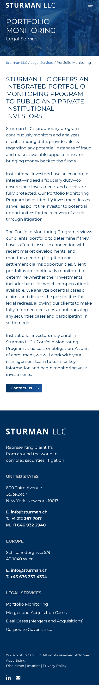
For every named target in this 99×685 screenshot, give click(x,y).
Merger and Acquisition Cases (36, 612)
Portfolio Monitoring (27, 604)
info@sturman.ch (29, 512)
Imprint (33, 666)
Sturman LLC (16, 62)
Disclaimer (15, 666)
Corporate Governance (29, 629)
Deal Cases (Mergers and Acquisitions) (45, 621)
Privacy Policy (55, 666)
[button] (90, 5)
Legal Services (42, 62)
